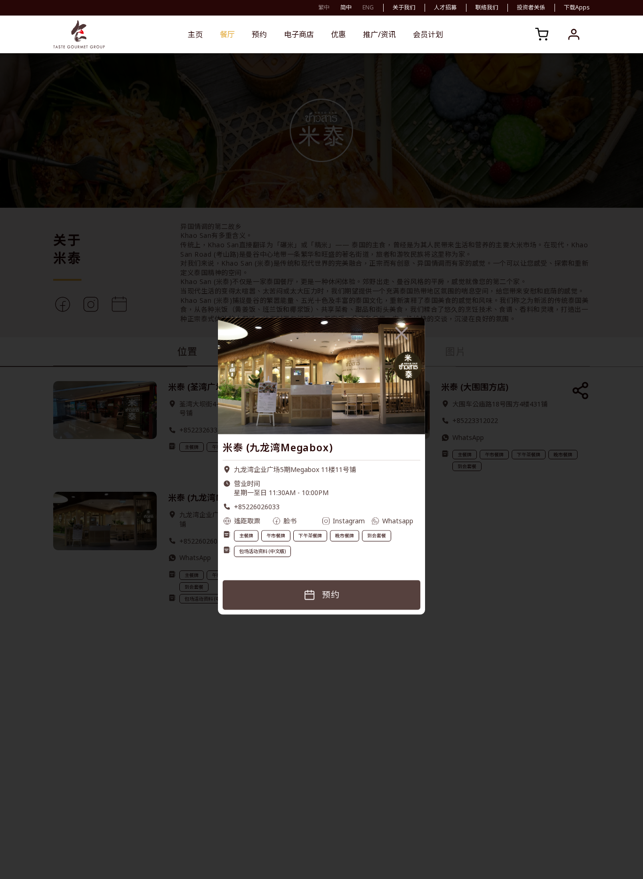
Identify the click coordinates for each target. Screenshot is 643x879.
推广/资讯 (379, 34)
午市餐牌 (275, 536)
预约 (259, 34)
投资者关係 (531, 7)
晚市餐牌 (344, 536)
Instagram (349, 520)
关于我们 (404, 7)
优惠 (338, 34)
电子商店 (299, 34)
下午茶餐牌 (310, 536)
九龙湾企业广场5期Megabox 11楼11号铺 (295, 469)
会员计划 (428, 34)
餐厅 (227, 34)
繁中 (324, 7)
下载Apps (577, 7)
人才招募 (445, 7)
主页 (195, 34)
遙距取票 (247, 520)
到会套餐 (376, 536)
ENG (368, 7)
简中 (346, 7)
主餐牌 (246, 536)
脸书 (290, 520)
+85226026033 (257, 507)
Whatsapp (397, 520)
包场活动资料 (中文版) (262, 551)
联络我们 (486, 7)
